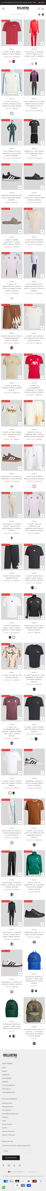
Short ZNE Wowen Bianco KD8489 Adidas (34, 477)
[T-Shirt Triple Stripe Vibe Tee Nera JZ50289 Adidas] (36, 739)
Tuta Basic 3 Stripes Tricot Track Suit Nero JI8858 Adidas (11, 935)
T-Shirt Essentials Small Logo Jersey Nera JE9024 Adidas (34, 578)
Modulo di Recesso (8, 1135)
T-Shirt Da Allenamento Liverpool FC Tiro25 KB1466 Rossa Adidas (34, 389)
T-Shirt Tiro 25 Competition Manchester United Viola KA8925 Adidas (34, 527)
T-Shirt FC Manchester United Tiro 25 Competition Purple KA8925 (11, 287)
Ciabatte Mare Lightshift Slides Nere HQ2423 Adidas (34, 198)
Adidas (11, 49)
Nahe (4, 1121)
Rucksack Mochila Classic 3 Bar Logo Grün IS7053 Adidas (12, 1026)
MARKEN (5, 1082)
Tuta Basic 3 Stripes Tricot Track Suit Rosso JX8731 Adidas (34, 54)
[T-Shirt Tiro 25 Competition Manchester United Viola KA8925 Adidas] (11, 298)
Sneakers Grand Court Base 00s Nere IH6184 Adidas (11, 198)
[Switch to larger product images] (39, 14)
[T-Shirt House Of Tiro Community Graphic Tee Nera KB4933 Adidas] (34, 689)
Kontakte (5, 1117)
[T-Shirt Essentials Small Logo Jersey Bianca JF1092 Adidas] (36, 587)
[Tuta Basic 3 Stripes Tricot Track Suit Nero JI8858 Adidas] (36, 63)
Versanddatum (7, 1103)
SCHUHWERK (7, 1078)
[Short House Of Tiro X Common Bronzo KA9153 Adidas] (11, 347)
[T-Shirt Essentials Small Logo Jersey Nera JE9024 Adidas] (32, 587)
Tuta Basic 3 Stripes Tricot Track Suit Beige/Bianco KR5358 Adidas (11, 527)
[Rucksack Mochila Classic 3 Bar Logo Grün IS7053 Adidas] (36, 990)
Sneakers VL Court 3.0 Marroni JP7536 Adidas (11, 477)
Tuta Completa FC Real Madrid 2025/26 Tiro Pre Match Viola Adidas (34, 105)
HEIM (4, 1068)
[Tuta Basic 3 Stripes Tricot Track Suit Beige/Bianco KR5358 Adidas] (32, 63)
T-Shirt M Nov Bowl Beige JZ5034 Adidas (34, 241)
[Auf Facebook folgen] (3, 1165)
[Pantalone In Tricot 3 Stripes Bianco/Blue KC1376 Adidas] (11, 842)
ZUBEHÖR (5, 1075)
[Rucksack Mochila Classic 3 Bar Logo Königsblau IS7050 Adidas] (32, 990)
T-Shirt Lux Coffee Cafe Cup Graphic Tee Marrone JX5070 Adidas (34, 834)
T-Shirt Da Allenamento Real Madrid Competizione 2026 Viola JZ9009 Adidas (12, 731)
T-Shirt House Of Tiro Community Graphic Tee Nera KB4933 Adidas (34, 678)
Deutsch (32, 1172)
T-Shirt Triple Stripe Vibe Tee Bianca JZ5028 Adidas (11, 783)
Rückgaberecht (7, 1106)
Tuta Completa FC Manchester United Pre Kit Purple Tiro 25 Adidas (34, 287)
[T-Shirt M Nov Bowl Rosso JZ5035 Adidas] (13, 61)
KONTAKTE (6, 1089)
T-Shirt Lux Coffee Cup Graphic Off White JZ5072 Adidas (34, 338)
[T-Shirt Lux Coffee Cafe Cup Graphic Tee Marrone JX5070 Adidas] (34, 844)
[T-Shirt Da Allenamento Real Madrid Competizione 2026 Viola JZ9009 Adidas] (11, 743)
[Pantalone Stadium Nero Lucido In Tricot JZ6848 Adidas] (11, 894)
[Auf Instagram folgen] (9, 1165)
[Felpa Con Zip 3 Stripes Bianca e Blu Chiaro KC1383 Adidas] (11, 113)
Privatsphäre (6, 1110)
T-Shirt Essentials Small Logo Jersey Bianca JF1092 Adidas (11, 628)
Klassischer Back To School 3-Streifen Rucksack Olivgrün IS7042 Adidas (34, 1033)
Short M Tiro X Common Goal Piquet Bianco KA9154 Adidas (34, 434)
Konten (4, 1128)
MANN (4, 1071)
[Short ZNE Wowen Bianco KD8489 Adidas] (34, 486)
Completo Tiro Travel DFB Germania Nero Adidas (34, 153)
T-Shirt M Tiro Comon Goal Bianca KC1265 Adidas (12, 434)
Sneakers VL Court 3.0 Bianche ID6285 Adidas (11, 983)
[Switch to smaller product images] (43, 14)
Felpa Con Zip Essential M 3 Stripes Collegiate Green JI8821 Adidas (34, 886)
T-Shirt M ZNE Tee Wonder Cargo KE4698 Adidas (12, 388)
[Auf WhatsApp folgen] (20, 1165)
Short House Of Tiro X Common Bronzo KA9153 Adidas (11, 338)
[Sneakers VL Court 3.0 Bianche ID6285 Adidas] (11, 486)
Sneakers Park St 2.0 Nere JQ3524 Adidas (34, 933)
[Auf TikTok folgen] (14, 1165)
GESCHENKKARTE (8, 1092)
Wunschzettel (7, 1124)
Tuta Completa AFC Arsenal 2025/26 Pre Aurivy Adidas (12, 153)
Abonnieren (11, 1158)
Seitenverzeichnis (8, 1131)
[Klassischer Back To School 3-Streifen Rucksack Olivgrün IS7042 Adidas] (34, 1043)
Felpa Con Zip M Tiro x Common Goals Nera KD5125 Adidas (34, 628)
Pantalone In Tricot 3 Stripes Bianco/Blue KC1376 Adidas (12, 833)
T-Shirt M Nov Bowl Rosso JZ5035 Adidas (11, 53)
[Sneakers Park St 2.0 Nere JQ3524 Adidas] (34, 942)
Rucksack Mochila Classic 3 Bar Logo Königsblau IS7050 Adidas (34, 980)
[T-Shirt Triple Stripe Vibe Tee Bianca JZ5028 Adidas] (32, 739)
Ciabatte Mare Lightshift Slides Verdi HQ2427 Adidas (11, 242)
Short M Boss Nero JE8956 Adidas (12, 577)
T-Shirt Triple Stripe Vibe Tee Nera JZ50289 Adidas (34, 729)
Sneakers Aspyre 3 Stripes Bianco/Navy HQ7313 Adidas (34, 783)
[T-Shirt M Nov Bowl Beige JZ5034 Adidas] (10, 61)
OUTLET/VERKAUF (8, 1085)
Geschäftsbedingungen (10, 1114)
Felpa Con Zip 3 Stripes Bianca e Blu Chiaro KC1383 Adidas (12, 104)
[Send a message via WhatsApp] (3, 1187)
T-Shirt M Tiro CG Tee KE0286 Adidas (12, 676)
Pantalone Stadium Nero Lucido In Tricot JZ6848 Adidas (12, 885)
